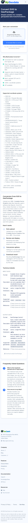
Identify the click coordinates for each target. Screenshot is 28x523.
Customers (4, 455)
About (2, 450)
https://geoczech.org (7, 440)
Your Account (5, 492)
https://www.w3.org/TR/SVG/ (19, 303)
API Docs (3, 482)
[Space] (5, 431)
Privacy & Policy (5, 504)
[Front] (10, 2)
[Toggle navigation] (25, 1)
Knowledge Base (5, 479)
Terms (15, 504)
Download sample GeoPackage (14, 353)
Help (3, 490)
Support (3, 477)
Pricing (2, 468)
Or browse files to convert (14, 42)
